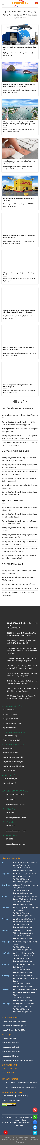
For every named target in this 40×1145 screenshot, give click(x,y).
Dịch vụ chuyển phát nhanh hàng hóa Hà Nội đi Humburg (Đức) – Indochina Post (19, 459)
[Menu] (3, 3)
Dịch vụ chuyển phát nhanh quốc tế (14, 1026)
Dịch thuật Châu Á (20, 1120)
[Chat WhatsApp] (35, 1117)
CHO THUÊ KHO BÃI (9, 1065)
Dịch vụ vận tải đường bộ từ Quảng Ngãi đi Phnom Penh (18, 593)
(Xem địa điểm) (25, 635)
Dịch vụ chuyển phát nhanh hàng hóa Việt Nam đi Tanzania (20, 529)
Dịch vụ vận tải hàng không (11, 1056)
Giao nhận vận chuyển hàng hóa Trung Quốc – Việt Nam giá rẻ (18, 578)
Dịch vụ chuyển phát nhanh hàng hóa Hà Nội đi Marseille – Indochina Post (19, 556)
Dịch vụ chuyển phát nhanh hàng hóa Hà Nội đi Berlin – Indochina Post (19, 479)
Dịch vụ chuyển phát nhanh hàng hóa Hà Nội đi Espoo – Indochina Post (19, 522)
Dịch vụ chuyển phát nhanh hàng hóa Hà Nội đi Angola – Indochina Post (19, 472)
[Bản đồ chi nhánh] (35, 1133)
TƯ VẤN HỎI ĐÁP (8, 1072)
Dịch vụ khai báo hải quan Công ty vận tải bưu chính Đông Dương (19, 572)
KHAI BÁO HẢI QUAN (9, 1069)
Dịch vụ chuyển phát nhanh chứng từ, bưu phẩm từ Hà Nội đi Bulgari (19, 466)
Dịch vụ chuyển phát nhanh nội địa (14, 1021)
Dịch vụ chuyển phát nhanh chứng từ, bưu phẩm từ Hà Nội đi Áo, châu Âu (19, 536)
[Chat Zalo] (35, 1122)
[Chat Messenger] (35, 1127)
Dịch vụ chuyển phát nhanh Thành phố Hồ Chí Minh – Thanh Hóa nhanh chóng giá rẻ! (18, 423)
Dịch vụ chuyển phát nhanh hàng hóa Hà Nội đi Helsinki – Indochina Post (19, 543)
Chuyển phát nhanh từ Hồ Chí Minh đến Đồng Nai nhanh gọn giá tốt (20, 430)
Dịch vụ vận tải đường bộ (10, 1043)
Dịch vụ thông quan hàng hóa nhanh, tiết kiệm (18, 584)
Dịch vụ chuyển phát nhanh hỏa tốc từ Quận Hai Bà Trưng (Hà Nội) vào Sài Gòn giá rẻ (19, 437)
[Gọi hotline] (35, 1110)
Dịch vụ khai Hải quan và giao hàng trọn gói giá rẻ (20, 588)
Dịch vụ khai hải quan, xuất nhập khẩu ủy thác (17, 1061)
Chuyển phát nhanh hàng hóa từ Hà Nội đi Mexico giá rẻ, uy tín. (20, 486)
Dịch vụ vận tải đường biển (11, 1052)
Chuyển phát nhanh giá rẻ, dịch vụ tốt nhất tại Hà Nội (20, 416)
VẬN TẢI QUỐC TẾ (9, 1035)
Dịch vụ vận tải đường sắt (10, 1047)
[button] (36, 3)
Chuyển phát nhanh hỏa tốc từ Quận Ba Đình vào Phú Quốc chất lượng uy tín (19, 443)
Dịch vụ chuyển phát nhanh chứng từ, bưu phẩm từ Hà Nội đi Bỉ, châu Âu (19, 493)
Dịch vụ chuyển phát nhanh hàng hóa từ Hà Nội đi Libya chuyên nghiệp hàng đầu (20, 549)
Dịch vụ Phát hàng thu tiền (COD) (13, 1030)
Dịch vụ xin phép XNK (9, 1038)
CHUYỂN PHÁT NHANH (10, 1018)
